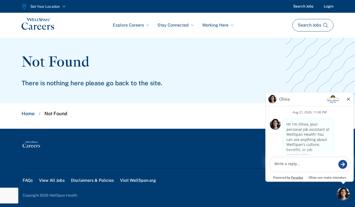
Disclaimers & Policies (92, 180)
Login (328, 6)
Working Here (215, 25)
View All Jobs (52, 180)
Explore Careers (128, 25)
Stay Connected (173, 25)
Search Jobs (303, 6)
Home (28, 113)
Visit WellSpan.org (138, 180)
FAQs (28, 180)
